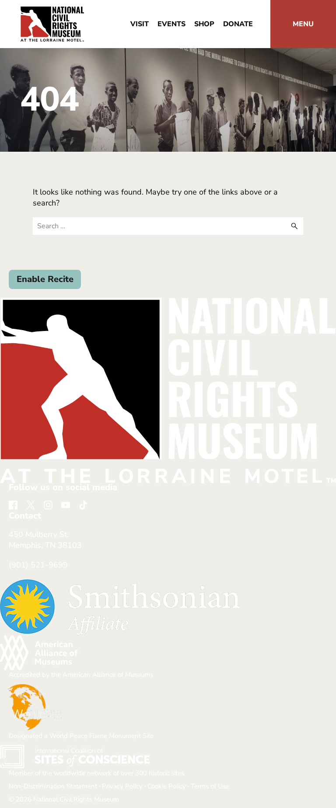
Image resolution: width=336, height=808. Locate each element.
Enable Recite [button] (45, 279)
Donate (238, 24)
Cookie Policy (166, 786)
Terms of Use (210, 786)
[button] (303, 24)
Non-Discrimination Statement (53, 786)
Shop (204, 24)
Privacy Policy (122, 786)
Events (172, 24)
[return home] (52, 12)
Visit (139, 24)
